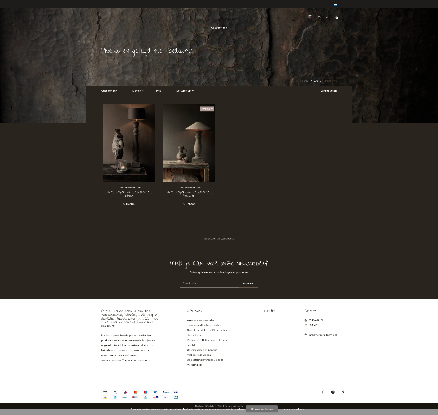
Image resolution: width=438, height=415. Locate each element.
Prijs (158, 90)
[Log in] (319, 16)
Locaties (269, 311)
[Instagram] (332, 392)
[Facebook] (323, 392)
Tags (315, 81)
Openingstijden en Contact (202, 349)
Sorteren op (183, 90)
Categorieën (219, 27)
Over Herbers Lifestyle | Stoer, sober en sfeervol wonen (208, 333)
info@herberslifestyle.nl (323, 334)
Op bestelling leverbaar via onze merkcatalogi (205, 362)
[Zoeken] (327, 16)
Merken (136, 90)
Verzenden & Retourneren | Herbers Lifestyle (207, 342)
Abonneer (248, 283)
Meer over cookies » (294, 409)
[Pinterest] (343, 392)
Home (306, 81)
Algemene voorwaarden (201, 320)
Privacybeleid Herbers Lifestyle (204, 325)
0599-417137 (316, 320)
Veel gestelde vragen (199, 354)
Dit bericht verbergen (262, 409)
